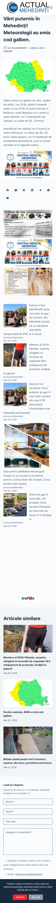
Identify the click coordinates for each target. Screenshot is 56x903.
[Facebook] (8, 190)
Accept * (25, 874)
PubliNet (8, 51)
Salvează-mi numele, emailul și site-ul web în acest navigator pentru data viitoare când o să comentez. (27, 864)
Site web (10, 821)
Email (9, 811)
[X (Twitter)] (16, 190)
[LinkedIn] (32, 190)
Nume (10, 801)
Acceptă (20, 897)
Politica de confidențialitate (28, 874)
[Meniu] (51, 7)
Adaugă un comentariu (19, 832)
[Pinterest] (24, 190)
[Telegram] (40, 190)
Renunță (36, 897)
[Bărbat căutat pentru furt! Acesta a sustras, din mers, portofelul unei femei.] (28, 740)
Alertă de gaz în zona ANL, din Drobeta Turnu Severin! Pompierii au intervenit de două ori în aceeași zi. (40, 507)
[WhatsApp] (48, 190)
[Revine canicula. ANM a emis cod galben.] (28, 693)
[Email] (8, 198)
